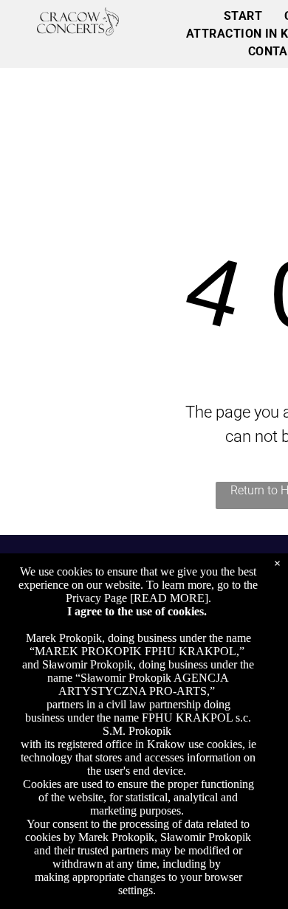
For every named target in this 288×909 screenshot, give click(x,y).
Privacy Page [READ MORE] (137, 598)
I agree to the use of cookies (135, 611)
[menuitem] (243, 16)
